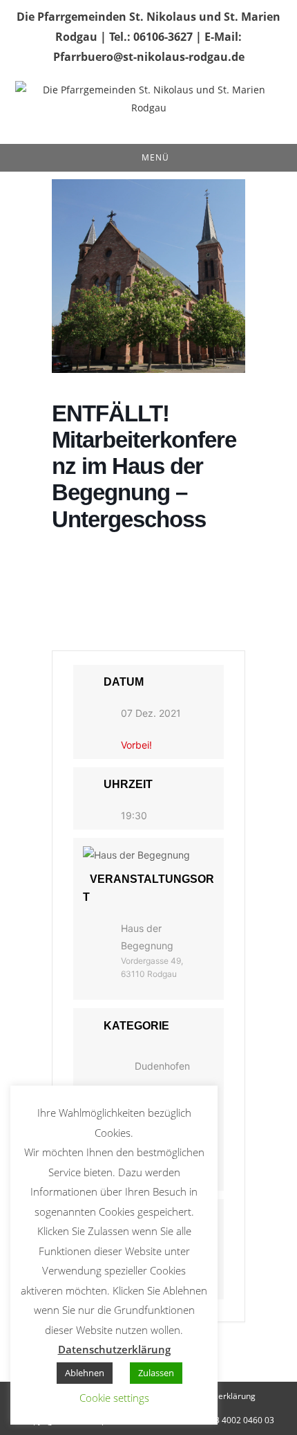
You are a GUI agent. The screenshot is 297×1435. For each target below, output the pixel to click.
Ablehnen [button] (84, 1373)
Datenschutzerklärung (114, 1349)
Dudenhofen (162, 1066)
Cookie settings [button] (114, 1398)
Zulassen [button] (156, 1373)
